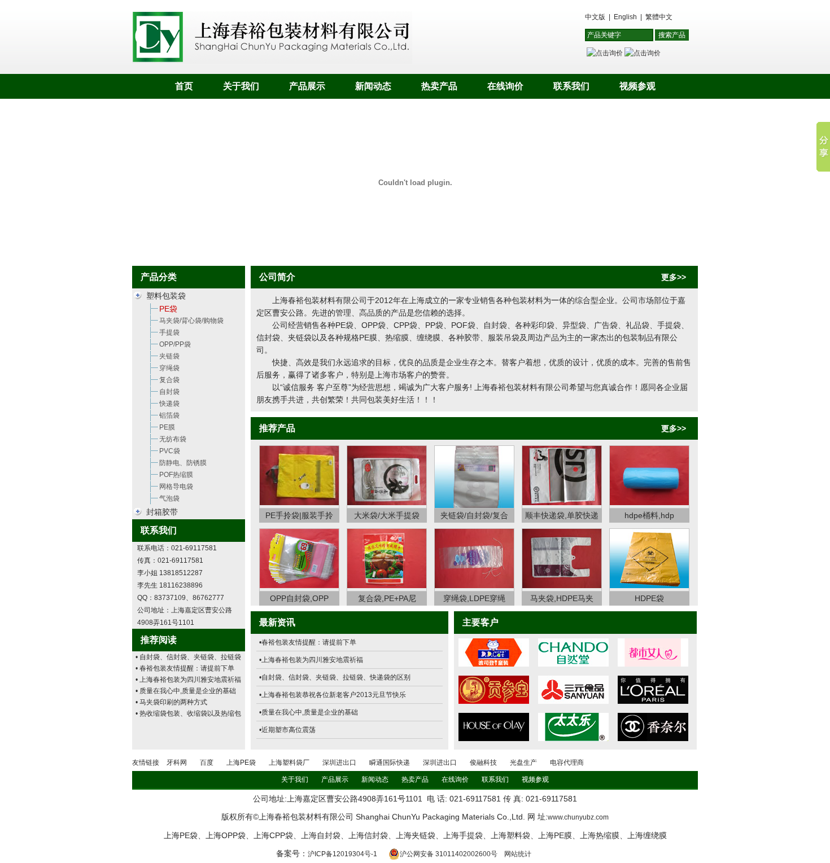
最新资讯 (277, 622)
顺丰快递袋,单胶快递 (562, 515)
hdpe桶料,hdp (649, 515)
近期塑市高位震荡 (288, 730)
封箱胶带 (162, 511)
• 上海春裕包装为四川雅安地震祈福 (188, 680)
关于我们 (241, 86)
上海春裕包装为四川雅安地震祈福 (312, 660)
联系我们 (571, 86)
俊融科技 (483, 762)
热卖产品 (439, 86)
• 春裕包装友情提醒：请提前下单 (185, 668)
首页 (184, 86)
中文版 (595, 17)
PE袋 (168, 308)
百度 (206, 762)
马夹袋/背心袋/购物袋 (191, 321)
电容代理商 (567, 762)
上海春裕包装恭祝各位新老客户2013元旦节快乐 (333, 695)
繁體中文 (658, 17)
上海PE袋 (241, 762)
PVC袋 (169, 451)
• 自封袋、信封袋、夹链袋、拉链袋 (188, 657)
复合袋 (169, 380)
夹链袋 (169, 356)
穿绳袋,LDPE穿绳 (474, 598)
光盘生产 (523, 762)
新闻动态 (373, 86)
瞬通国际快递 (389, 762)
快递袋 (169, 404)
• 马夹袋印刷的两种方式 (171, 702)
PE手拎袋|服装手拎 (299, 515)
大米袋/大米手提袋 (387, 515)
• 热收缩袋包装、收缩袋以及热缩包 (188, 713)
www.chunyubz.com (578, 817)
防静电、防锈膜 (183, 463)
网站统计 (517, 854)
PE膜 (167, 427)
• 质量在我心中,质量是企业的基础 (186, 691)
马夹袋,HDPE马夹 (561, 598)
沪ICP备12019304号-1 (342, 854)
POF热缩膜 (176, 475)
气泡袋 (169, 498)
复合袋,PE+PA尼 (387, 598)
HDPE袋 (649, 598)
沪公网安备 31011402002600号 (448, 854)
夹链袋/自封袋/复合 (474, 515)
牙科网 (177, 762)
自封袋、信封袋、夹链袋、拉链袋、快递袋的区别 (335, 677)
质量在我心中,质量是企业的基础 (309, 712)
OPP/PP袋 (175, 344)
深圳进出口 (339, 762)
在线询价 (505, 86)
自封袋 (169, 392)
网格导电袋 (176, 486)
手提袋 (169, 332)
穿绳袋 (169, 368)
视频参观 (637, 86)
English (625, 17)
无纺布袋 (172, 439)
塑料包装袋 (166, 295)
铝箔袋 (169, 415)
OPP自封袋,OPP (299, 598)
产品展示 (307, 86)
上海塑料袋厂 (289, 762)
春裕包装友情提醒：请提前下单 (308, 642)
